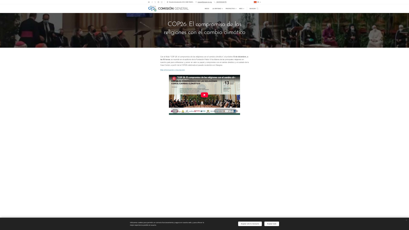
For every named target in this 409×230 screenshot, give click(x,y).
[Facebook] (158, 2)
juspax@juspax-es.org (205, 2)
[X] (155, 2)
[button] (254, 8)
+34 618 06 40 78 (221, 2)
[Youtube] (149, 2)
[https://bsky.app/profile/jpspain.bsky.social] (152, 2)
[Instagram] (161, 2)
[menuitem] (207, 8)
